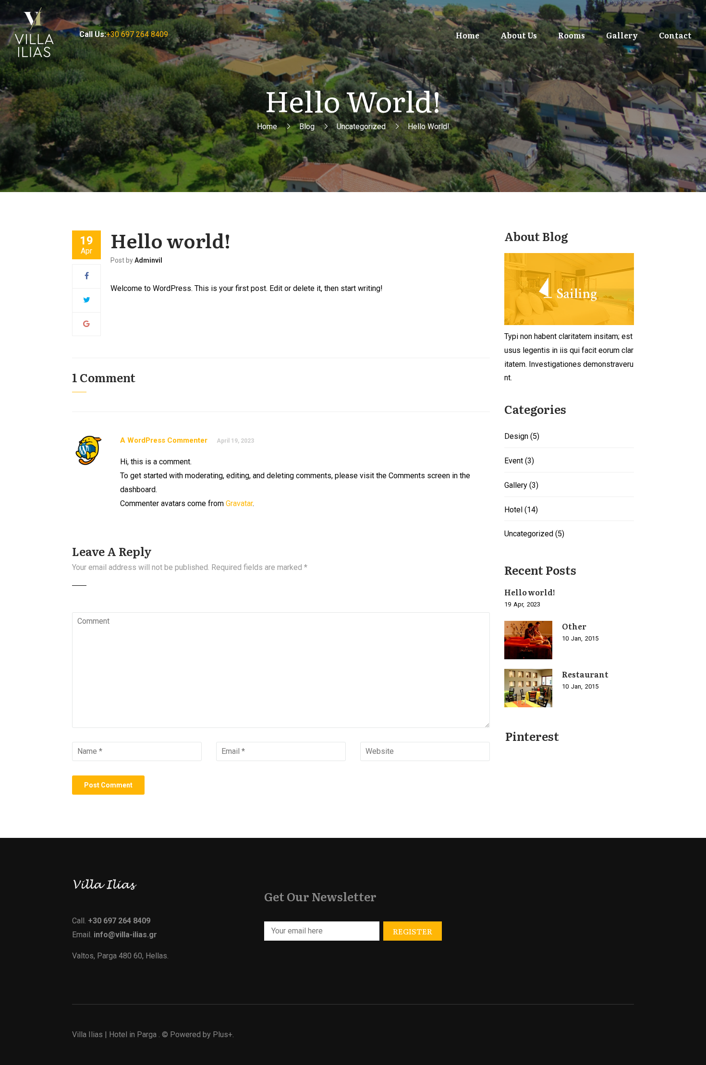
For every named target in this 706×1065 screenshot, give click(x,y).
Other (574, 626)
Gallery (515, 485)
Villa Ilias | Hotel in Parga (114, 1034)
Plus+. (223, 1034)
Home (267, 126)
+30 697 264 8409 (137, 34)
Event (513, 460)
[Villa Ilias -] (39, 34)
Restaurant (585, 674)
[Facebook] (87, 275)
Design (516, 436)
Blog (307, 126)
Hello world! (529, 592)
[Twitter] (86, 299)
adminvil (148, 260)
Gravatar (239, 503)
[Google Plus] (86, 323)
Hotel (513, 509)
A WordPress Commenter (163, 440)
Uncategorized (361, 126)
